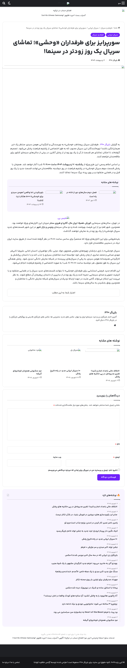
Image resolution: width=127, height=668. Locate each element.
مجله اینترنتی (97, 638)
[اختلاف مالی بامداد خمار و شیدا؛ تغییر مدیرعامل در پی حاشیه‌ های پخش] (102, 358)
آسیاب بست (80, 15)
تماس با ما (15, 662)
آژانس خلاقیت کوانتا (42, 662)
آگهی (61, 638)
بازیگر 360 (105, 144)
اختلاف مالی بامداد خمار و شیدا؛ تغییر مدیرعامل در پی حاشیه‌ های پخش (104, 374)
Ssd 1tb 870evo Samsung (52, 15)
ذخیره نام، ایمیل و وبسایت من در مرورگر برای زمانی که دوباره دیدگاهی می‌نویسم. (82, 470)
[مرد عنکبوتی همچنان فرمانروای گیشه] (24, 358)
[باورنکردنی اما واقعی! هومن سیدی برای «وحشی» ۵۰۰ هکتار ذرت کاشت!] (54, 196)
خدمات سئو (110, 638)
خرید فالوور (69, 15)
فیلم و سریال (106, 28)
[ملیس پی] (63, 218)
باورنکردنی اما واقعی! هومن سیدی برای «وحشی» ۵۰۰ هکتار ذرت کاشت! (27, 196)
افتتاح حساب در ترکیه (74, 638)
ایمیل (116, 457)
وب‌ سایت (57, 457)
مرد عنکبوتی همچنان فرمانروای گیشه (27, 372)
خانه (116, 28)
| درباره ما (6, 662)
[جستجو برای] (3, 4)
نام (117, 444)
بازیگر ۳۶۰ (113, 60)
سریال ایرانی (93, 28)
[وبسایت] (115, 325)
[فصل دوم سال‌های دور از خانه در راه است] (107, 196)
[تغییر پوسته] (9, 4)
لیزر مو (87, 638)
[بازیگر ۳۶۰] (63, 3)
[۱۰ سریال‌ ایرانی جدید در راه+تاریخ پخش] (63, 358)
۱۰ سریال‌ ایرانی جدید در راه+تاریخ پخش (65, 372)
